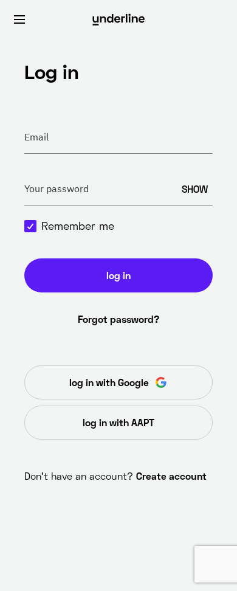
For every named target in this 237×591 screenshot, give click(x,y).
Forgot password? (118, 319)
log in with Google (109, 382)
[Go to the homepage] (118, 19)
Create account (171, 476)
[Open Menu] (19, 19)
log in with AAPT (118, 422)
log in (118, 275)
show (195, 189)
